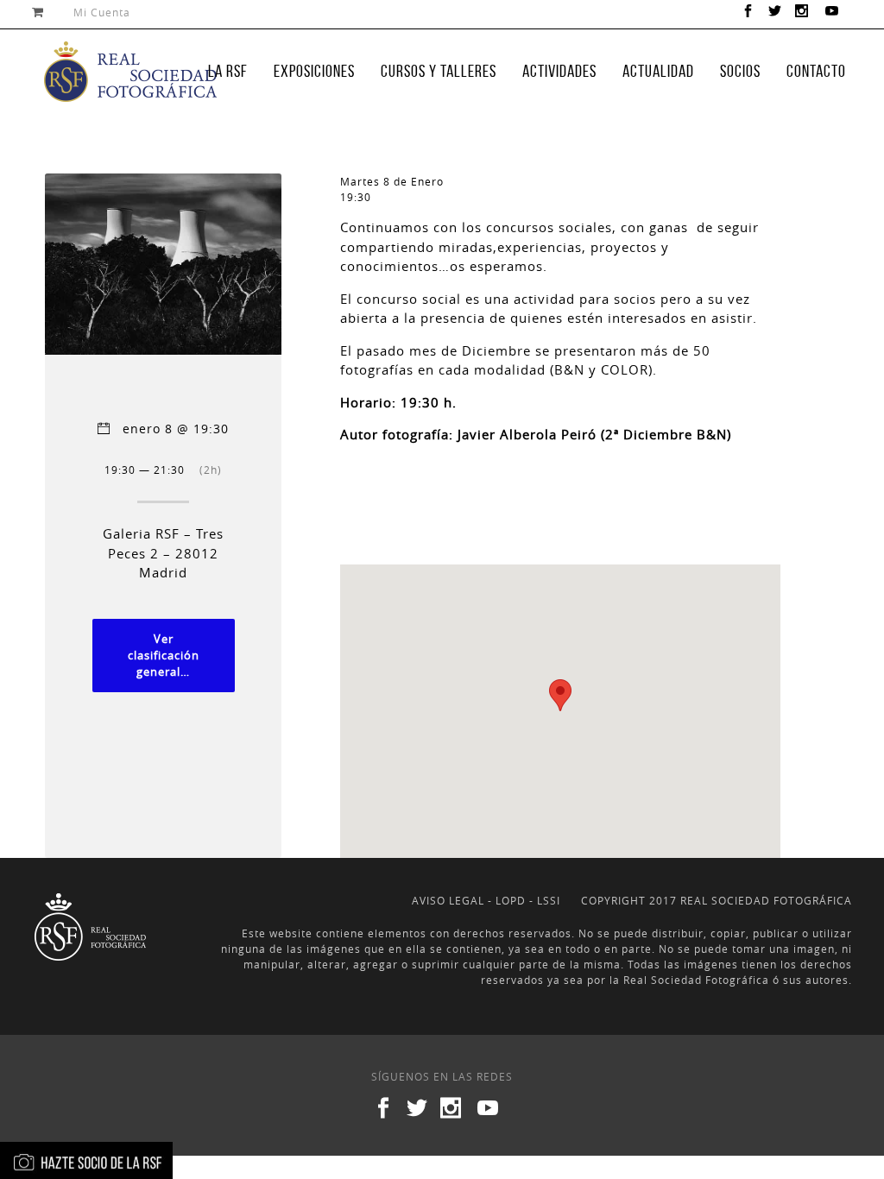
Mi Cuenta (101, 12)
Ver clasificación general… (163, 655)
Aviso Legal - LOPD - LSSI (486, 900)
